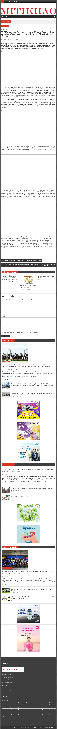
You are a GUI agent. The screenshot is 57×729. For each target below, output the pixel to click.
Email (2, 322)
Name (3, 316)
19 (26, 712)
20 (34, 712)
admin (13, 282)
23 (3, 714)
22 (49, 712)
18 (18, 712)
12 (26, 709)
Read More (4, 379)
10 (11, 709)
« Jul (3, 720)
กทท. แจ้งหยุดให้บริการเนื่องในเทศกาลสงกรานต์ (28, 286)
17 (11, 712)
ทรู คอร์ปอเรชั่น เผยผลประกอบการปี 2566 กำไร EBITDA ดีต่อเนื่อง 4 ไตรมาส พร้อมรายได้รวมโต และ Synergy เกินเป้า (10, 279)
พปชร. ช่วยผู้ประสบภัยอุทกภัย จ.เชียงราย (20, 496)
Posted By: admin (6, 39)
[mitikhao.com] (28, 11)
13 (34, 709)
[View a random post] (54, 16)
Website (3, 327)
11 (18, 709)
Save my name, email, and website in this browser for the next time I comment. (20, 332)
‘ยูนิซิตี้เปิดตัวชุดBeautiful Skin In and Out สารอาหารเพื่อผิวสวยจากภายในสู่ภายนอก (22, 260)
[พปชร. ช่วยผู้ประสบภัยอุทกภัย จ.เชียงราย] (6, 497)
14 (42, 709)
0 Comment (15, 39)
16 (3, 712)
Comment (4, 302)
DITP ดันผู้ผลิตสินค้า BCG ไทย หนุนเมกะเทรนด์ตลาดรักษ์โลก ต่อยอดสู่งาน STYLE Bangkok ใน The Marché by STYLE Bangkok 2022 (30, 265)
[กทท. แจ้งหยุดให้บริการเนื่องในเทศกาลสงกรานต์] (28, 279)
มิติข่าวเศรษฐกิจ (5, 25)
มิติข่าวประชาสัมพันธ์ (7, 568)
